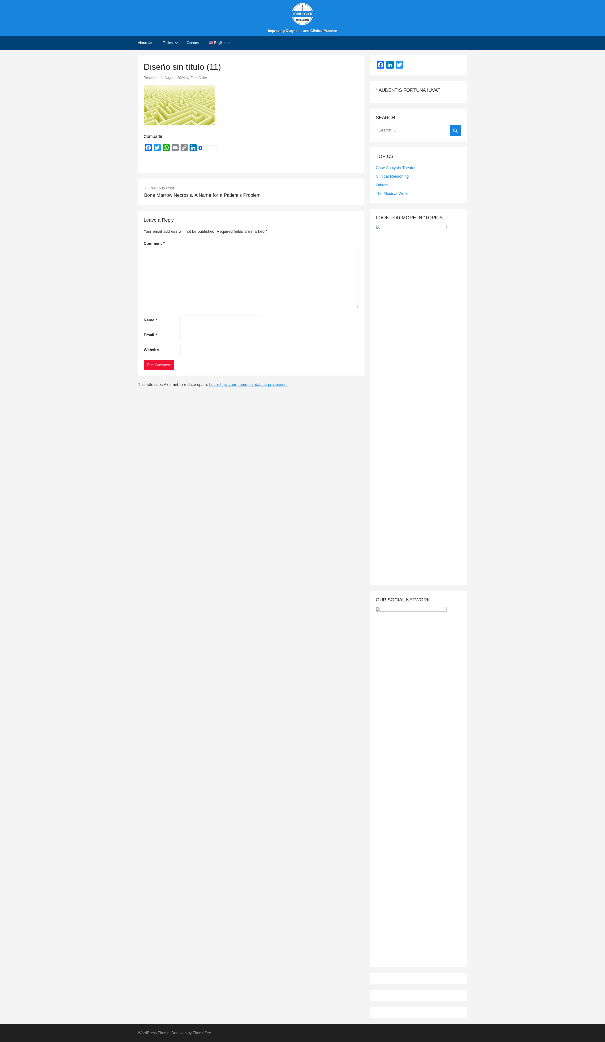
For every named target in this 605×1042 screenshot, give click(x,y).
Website (151, 350)
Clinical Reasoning (392, 176)
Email (150, 335)
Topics (168, 43)
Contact (193, 43)
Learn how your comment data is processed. (248, 384)
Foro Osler (198, 78)
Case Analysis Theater (396, 168)
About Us (145, 43)
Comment (154, 243)
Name (150, 320)
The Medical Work (392, 193)
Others (382, 185)
